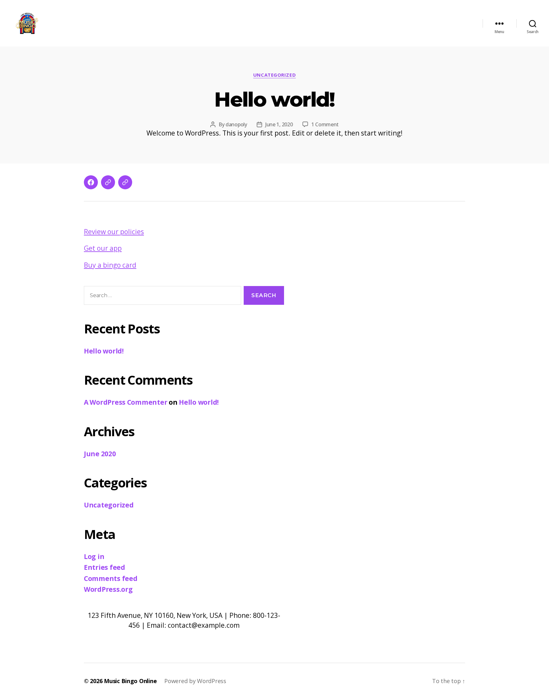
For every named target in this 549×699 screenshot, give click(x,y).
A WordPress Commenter (125, 402)
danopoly (236, 124)
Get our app (103, 248)
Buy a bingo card (110, 265)
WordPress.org (108, 589)
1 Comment (325, 124)
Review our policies (114, 231)
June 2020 (100, 453)
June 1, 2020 (279, 124)
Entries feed (104, 567)
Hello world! (274, 99)
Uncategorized (274, 75)
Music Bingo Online (130, 681)
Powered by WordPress (195, 681)
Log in (94, 556)
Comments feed (111, 578)
